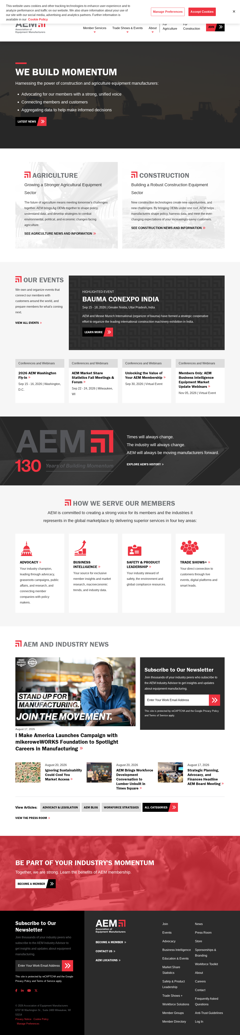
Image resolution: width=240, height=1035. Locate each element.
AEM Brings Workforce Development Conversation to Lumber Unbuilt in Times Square (134, 779)
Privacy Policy (211, 711)
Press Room (203, 932)
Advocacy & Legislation (60, 807)
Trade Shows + (172, 995)
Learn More (94, 332)
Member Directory (174, 1021)
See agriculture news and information (58, 233)
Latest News (27, 121)
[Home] (30, 26)
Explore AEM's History (144, 464)
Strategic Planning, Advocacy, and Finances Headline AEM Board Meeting (204, 777)
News (199, 924)
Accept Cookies (202, 11)
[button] (170, 26)
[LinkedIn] (22, 990)
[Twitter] (36, 990)
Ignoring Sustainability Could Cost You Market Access (63, 774)
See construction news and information (166, 228)
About (153, 28)
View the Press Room (31, 818)
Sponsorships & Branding (205, 952)
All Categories (156, 807)
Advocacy (29, 562)
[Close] (234, 11)
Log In (199, 1021)
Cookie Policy (41, 1019)
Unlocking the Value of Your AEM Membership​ (144, 375)
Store (198, 941)
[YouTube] (29, 990)
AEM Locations (107, 960)
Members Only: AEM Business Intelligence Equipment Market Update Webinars (196, 380)
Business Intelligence (85, 564)
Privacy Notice (23, 1019)
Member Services (94, 28)
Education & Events (175, 958)
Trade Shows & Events (127, 28)
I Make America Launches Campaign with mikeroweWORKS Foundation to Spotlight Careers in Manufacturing (66, 742)
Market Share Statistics (171, 970)
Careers (200, 981)
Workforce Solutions (175, 1004)
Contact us (104, 951)
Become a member (31, 884)
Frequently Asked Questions (206, 1001)
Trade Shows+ (194, 562)
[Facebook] (17, 990)
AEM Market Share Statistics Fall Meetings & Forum (93, 377)
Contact (200, 990)
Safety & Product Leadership (143, 564)
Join (211, 27)
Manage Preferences (28, 1023)
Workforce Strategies (121, 807)
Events (167, 932)
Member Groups (173, 1013)
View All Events (27, 323)
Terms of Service (158, 715)
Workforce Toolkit (206, 964)
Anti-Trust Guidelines (209, 1013)
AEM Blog (91, 807)
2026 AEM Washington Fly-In (37, 375)
